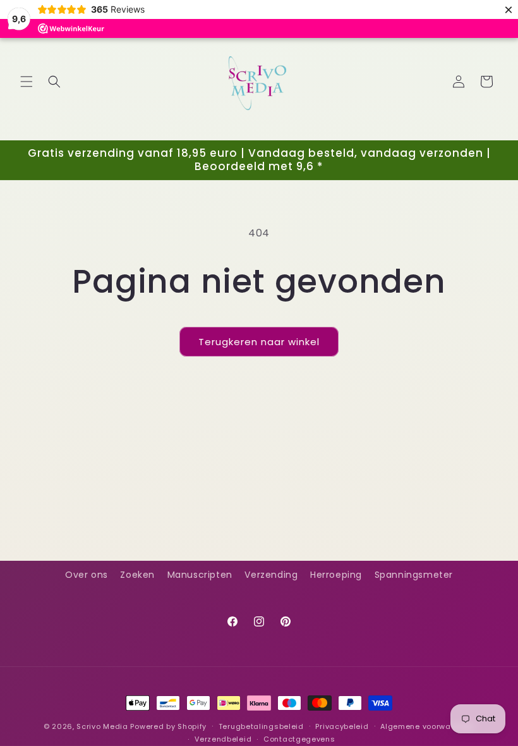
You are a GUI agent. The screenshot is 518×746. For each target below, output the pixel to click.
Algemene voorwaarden (427, 726)
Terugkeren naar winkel (259, 341)
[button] (26, 81)
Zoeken (137, 574)
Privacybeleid (341, 726)
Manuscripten (199, 574)
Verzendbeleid (223, 739)
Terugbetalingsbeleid (261, 726)
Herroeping (336, 574)
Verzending (271, 574)
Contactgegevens (299, 739)
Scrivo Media (102, 726)
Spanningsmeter (414, 574)
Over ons (86, 574)
